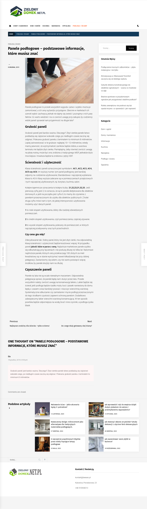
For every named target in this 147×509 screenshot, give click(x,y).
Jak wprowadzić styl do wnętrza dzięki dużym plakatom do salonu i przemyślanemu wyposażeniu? (120, 407)
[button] (138, 26)
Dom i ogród (35, 26)
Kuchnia (46, 26)
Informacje (105, 141)
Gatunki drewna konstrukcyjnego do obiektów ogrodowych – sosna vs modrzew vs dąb (118, 88)
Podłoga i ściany (80, 26)
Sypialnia (66, 26)
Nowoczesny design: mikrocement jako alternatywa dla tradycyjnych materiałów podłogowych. (67, 424)
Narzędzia (56, 26)
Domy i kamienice (20, 26)
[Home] (10, 25)
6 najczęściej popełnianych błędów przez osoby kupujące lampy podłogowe (65, 441)
